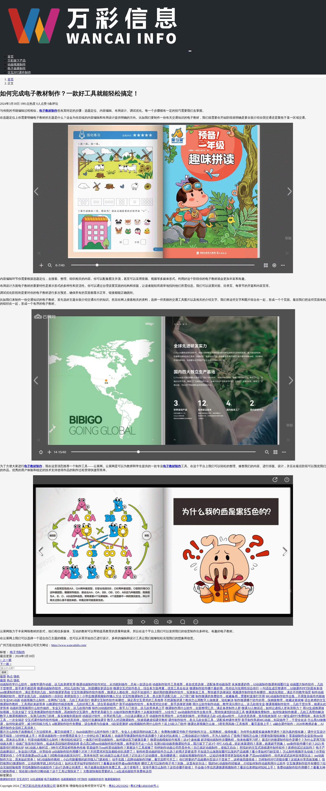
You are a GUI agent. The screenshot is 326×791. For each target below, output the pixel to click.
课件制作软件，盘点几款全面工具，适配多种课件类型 (204, 720)
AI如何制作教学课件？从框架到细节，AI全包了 (145, 712)
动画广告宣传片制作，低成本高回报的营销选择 (47, 743)
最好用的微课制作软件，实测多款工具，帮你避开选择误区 (192, 692)
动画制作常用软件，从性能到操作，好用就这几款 (182, 716)
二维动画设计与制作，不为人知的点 (206, 735)
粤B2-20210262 (118, 785)
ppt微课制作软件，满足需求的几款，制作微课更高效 (35, 692)
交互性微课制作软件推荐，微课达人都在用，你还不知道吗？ (111, 692)
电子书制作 (17, 652)
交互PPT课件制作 (19, 72)
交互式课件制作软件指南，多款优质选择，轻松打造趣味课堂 (65, 720)
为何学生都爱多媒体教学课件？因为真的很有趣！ (273, 731)
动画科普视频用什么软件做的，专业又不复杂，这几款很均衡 (50, 708)
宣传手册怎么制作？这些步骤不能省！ (168, 767)
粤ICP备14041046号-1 (144, 785)
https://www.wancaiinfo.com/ (68, 645)
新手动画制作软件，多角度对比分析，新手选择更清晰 (155, 704)
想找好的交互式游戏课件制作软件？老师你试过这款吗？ (277, 747)
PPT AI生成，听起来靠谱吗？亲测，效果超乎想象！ (251, 743)
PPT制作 (82, 779)
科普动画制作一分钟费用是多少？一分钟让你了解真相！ (76, 735)
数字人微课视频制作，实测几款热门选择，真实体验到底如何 (41, 716)
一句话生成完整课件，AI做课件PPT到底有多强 (291, 688)
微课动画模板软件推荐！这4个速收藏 (175, 739)
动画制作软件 (96, 779)
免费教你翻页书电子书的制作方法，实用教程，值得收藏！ (200, 731)
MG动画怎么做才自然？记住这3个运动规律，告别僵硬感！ (139, 755)
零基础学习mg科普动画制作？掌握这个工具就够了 (120, 747)
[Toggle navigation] (189, 51)
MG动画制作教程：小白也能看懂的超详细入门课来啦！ (74, 759)
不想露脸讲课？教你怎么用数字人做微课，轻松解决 (199, 700)
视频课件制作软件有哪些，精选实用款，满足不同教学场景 (271, 692)
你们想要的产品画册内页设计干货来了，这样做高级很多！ (218, 759)
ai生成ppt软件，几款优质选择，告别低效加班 (247, 716)
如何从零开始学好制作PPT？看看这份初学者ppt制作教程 (102, 763)
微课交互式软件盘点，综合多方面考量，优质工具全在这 (151, 688)
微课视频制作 (113, 779)
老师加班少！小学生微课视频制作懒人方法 (92, 696)
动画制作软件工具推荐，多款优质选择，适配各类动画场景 (191, 684)
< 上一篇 (6, 660)
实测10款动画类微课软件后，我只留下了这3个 (185, 743)
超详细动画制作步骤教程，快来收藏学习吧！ (231, 739)
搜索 (4, 672)
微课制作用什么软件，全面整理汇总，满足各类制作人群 (203, 708)
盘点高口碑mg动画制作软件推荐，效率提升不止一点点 (116, 743)
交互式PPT (23, 779)
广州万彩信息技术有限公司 (38, 785)
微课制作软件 (8, 779)
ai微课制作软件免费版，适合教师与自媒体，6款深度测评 (90, 723)
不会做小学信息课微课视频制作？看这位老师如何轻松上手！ (235, 767)
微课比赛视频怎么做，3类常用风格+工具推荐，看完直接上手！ (230, 723)
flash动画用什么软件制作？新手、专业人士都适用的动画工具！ (118, 731)
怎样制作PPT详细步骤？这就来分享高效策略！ (289, 759)
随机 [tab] (17, 676)
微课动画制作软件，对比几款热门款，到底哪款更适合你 (74, 688)
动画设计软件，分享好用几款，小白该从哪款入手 (115, 716)
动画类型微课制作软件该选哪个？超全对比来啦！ (148, 735)
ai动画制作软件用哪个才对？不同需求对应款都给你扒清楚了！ (94, 751)
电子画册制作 (17, 68)
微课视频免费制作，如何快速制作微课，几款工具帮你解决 (285, 712)
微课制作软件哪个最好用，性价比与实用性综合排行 (224, 688)
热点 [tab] (10, 676)
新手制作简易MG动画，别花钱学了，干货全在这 (274, 720)
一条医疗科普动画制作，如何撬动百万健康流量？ (116, 739)
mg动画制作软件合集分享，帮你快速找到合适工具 (211, 712)
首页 (11, 56)
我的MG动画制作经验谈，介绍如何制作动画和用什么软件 (247, 763)
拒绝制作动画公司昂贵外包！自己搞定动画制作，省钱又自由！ (196, 747)
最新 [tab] (3, 676)
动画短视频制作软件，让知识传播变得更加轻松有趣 (214, 755)
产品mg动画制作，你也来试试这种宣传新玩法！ (281, 755)
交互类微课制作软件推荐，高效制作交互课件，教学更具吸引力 (70, 712)
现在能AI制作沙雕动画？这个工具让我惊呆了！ (50, 771)
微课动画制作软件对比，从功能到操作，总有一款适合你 (114, 684)
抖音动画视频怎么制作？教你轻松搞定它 (55, 739)
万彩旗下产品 (17, 60)
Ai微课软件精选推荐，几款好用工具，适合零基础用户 (82, 704)
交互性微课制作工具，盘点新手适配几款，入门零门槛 (158, 696)
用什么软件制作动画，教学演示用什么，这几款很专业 (228, 704)
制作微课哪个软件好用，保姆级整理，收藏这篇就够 (269, 700)
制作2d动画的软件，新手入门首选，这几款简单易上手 (128, 708)
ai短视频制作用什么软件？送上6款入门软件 (158, 723)
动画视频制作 (17, 64)
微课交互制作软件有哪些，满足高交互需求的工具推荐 (127, 700)
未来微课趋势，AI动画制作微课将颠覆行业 (260, 684)
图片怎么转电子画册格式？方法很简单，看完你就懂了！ (37, 731)
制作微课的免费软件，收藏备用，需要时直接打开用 (230, 696)
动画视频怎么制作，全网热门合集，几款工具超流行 (55, 700)
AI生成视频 (36, 779)
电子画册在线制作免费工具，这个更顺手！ (113, 767)
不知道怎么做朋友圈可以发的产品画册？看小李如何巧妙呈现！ (240, 751)
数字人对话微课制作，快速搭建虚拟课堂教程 (137, 720)
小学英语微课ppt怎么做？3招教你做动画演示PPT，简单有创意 (57, 755)
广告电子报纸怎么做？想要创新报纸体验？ (259, 735)
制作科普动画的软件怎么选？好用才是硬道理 (166, 751)
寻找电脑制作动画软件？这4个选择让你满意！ (53, 767)
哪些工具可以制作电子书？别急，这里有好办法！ (174, 763)
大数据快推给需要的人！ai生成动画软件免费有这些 (117, 771)
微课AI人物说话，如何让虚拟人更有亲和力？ (271, 708)
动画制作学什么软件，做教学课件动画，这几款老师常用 (37, 684)
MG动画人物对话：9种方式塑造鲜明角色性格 (55, 747)
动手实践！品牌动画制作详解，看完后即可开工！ (145, 759)
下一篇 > (6, 664)
